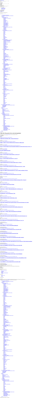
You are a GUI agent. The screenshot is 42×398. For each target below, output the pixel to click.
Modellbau (2, 16)
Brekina (4, 337)
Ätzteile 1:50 (5, 28)
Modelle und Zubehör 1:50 (5, 350)
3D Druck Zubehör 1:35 (6, 24)
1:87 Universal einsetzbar (6, 287)
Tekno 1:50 (5, 353)
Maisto (4, 364)
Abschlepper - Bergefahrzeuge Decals (7, 40)
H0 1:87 (4, 91)
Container (4, 73)
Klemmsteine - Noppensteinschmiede (6, 380)
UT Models (5, 103)
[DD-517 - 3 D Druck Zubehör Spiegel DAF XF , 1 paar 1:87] (6, 157)
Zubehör (4, 84)
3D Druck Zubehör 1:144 (6, 23)
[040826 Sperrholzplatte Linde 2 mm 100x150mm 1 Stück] (5, 196)
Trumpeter (5, 38)
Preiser (4, 80)
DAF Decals (5, 41)
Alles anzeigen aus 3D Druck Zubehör (7, 18)
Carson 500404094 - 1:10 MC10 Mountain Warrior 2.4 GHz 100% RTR (10, 229)
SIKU (4, 101)
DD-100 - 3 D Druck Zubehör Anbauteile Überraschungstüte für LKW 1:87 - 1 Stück (12, 166)
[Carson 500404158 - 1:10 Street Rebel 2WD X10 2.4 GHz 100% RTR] (7, 260)
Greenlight (5, 96)
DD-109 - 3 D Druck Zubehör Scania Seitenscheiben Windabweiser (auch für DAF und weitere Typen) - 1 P (16, 146)
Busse (4, 338)
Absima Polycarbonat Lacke (6, 64)
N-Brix (4, 386)
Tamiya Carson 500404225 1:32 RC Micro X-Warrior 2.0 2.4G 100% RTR (11, 245)
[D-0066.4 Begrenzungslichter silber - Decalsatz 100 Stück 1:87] (6, 137)
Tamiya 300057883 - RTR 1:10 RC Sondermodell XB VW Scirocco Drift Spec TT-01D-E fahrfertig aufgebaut (16, 241)
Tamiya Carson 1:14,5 (6, 130)
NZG (4, 87)
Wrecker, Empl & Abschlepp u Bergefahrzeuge (8, 349)
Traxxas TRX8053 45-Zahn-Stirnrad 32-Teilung (7, 184)
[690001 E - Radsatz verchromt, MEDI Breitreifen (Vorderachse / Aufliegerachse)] (7, 141)
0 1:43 (4, 90)
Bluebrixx (4, 116)
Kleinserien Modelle (4, 371)
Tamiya (4, 303)
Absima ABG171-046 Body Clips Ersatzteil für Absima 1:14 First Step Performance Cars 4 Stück (14, 202)
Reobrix (4, 122)
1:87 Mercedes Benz (5, 20)
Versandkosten (6, 160)
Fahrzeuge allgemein (5, 127)
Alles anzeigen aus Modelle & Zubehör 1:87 (8, 335)
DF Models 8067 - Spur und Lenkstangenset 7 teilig (7, 193)
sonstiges (4, 62)
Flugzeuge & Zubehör (6, 394)
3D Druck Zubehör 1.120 (6, 25)
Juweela (4, 52)
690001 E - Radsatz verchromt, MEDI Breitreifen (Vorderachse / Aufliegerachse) (12, 142)
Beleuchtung (5, 60)
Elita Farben (5, 331)
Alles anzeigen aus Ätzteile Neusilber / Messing (8, 292)
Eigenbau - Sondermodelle (6, 339)
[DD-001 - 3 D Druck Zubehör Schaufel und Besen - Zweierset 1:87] (6, 153)
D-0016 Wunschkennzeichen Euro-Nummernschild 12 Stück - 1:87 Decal (10, 162)
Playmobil (3, 110)
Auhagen (4, 50)
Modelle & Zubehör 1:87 (5, 69)
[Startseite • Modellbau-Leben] (2, 0)
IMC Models (5, 352)
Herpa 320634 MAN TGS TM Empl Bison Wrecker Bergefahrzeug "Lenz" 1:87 (12, 220)
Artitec (4, 70)
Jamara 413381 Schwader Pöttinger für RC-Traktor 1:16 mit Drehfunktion (11, 253)
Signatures (5, 366)
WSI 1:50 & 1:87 (5, 88)
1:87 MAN (5, 285)
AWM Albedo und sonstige (6, 71)
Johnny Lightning (5, 98)
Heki (4, 317)
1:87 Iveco (5, 19)
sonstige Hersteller (5, 37)
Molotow (4, 332)
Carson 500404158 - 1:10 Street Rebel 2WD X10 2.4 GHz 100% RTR (10, 261)
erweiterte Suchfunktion (8, 134)
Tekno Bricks (5, 123)
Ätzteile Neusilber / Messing (5, 26)
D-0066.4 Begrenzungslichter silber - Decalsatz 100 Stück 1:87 (9, 138)
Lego (4, 119)
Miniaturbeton (5, 53)
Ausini (4, 381)
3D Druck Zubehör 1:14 (6, 288)
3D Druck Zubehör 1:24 (6, 289)
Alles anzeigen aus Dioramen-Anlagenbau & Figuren (8, 315)
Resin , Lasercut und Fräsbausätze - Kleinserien (5, 104)
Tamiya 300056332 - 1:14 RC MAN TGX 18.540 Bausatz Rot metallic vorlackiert (12, 237)
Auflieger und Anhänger (6, 336)
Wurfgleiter (4, 378)
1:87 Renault (5, 286)
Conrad (4, 351)
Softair (3, 111)
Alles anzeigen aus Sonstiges (5, 108)
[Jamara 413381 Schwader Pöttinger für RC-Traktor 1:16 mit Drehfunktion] (7, 252)
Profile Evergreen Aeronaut (6, 56)
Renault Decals (5, 45)
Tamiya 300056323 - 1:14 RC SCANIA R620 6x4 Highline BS (9, 225)
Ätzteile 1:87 (5, 29)
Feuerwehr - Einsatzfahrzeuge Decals (7, 307)
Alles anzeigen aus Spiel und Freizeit (6, 379)
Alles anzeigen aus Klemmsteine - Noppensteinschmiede (9, 115)
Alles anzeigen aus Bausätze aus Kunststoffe (8, 30)
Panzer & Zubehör (5, 395)
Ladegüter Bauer (5, 78)
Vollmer (4, 323)
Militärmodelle (5, 79)
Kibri (4, 77)
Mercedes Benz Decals (6, 44)
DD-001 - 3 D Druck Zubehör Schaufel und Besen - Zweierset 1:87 (10, 154)
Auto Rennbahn (4, 114)
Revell (4, 301)
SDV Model (5, 302)
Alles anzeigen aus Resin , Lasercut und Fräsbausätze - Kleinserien (9, 370)
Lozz (4, 385)
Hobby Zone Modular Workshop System (6, 334)
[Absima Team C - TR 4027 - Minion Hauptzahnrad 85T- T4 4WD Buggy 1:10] (7, 187)
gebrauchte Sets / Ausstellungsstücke (7, 118)
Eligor (4, 86)
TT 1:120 (4, 92)
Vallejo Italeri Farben (5, 68)
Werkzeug (2, 396)
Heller (4, 299)
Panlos (4, 121)
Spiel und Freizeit (3, 113)
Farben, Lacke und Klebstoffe (5, 63)
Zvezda (4, 304)
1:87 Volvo (5, 22)
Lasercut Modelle (4, 106)
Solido (4, 367)
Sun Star (4, 368)
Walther (4, 58)
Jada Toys (4, 363)
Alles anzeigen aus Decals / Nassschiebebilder (8, 305)
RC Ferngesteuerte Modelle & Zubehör (6, 125)
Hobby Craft (5, 34)
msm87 (4, 291)
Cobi (4, 117)
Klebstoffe (5, 66)
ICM (4, 300)
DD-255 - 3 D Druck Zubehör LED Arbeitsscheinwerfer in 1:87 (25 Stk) (10, 174)
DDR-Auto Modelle (5, 94)
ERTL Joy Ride (5, 95)
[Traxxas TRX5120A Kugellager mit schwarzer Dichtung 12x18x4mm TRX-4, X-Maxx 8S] (8, 178)
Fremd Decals (5, 42)
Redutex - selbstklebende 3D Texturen (7, 322)
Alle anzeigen (1, 177)
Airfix (4, 31)
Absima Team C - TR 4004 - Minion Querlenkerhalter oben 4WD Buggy (10, 211)
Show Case (2, 107)
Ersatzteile (5, 75)
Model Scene (5, 319)
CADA (4, 382)
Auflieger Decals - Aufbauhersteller (7, 306)
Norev (4, 99)
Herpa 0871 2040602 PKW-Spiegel (5, 150)
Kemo (4, 61)
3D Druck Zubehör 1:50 (6, 290)
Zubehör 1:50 (5, 354)
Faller (4, 51)
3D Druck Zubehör (4, 17)
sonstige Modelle (5, 102)
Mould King (5, 120)
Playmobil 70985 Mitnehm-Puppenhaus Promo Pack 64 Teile (9, 233)
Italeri (4, 35)
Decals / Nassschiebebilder (5, 39)
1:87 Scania (5, 21)
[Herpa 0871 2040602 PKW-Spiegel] (3, 149)
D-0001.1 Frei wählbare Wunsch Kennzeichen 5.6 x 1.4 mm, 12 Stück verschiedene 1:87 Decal (14, 170)
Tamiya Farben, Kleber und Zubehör (7, 333)
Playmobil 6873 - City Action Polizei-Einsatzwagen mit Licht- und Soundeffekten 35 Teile (13, 257)
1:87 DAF (5, 284)
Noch (4, 320)
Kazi (4, 384)
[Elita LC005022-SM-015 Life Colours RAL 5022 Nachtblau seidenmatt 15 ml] (7, 205)
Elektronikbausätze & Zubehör (5, 59)
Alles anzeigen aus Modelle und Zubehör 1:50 (8, 85)
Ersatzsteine (5, 383)
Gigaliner (4, 76)
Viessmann (5, 57)
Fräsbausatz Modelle (4, 105)
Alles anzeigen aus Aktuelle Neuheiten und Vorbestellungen (8, 15)
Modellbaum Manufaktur (6, 54)
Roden (4, 36)
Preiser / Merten (5, 321)
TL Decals (5, 47)
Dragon (4, 32)
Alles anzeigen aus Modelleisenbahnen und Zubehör (8, 355)
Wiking (4, 83)
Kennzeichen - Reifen (6, 43)
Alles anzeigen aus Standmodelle (7, 93)
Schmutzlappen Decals (6, 46)
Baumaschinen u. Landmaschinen (7, 126)
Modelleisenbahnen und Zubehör (5, 89)
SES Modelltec (5, 82)
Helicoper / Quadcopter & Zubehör (7, 129)
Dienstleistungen (4, 109)
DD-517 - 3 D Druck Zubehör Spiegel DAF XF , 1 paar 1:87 (8, 158)
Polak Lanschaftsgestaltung (6, 55)
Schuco (4, 100)
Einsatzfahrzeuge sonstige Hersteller (7, 74)
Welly (4, 369)
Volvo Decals (5, 48)
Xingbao (4, 124)
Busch (4, 72)
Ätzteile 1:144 (5, 27)
